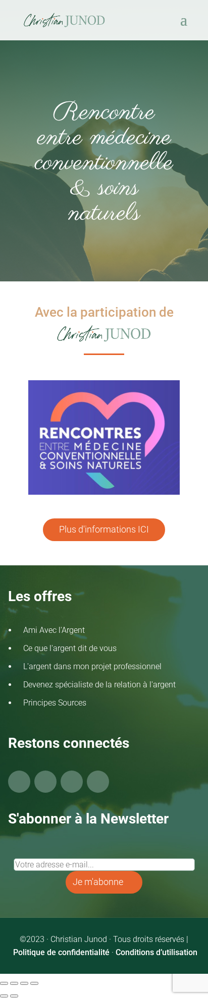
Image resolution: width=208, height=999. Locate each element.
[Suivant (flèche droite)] (14, 995)
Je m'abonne (98, 881)
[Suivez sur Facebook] (19, 782)
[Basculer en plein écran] (14, 983)
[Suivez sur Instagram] (72, 782)
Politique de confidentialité (61, 952)
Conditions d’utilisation (156, 952)
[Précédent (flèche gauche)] (4, 995)
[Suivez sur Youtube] (45, 782)
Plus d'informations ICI (104, 529)
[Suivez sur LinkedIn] (98, 782)
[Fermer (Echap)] (34, 983)
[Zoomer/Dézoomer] (4, 983)
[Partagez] (24, 983)
